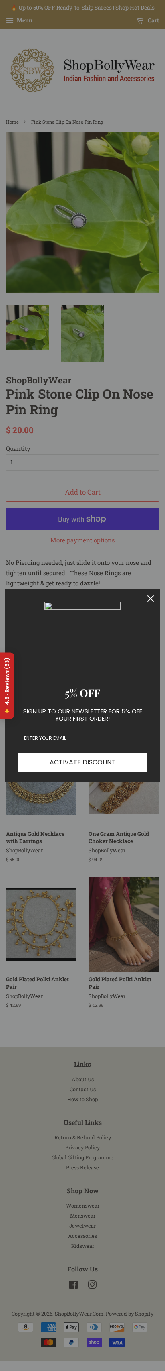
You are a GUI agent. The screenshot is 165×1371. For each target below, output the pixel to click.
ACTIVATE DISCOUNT (82, 762)
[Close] (150, 598)
